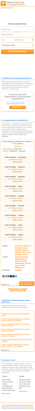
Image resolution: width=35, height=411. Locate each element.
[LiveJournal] (13, 276)
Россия (17, 265)
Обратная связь (29, 408)
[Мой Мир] (8, 276)
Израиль (4, 381)
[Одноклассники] (6, 276)
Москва (21, 379)
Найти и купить (17, 162)
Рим (25, 386)
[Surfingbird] (16, 276)
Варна (25, 248)
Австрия (4, 384)
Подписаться (17, 107)
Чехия (23, 265)
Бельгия (18, 257)
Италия (24, 261)
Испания (10, 381)
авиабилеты (16, 3)
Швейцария (19, 267)
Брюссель (27, 246)
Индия (4, 388)
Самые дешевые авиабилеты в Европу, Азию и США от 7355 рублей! (16, 345)
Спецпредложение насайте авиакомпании (26, 283)
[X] (11, 276)
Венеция (25, 250)
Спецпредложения (7, 8)
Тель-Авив (27, 384)
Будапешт (18, 248)
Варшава (18, 250)
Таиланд (4, 390)
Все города (23, 391)
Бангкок (21, 386)
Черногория (11, 390)
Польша (28, 263)
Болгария (25, 257)
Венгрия (18, 261)
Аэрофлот (18, 270)
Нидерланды (19, 263)
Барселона (27, 379)
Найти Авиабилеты (17, 51)
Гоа (20, 381)
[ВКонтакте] (3, 276)
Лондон (18, 252)
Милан (29, 381)
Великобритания (21, 259)
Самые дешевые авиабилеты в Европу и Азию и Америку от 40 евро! (16, 319)
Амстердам (19, 246)
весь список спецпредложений (17, 290)
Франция (9, 388)
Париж (21, 384)
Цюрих (25, 254)
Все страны (6, 393)
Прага (23, 252)
